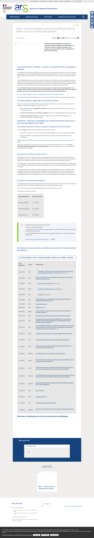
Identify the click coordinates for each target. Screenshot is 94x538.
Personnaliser (54, 535)
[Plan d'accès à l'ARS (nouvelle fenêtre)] (62, 514)
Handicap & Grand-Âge (32, 16)
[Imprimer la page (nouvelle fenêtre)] (78, 38)
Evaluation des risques (41, 304)
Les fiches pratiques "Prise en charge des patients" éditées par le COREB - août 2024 (46, 257)
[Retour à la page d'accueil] (21, 8)
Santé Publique (48, 16)
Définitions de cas (40, 307)
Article (74, 25)
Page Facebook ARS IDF (76, 1)
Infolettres (50, 1)
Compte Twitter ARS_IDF (73, 1)
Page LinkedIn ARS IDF (78, 1)
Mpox (48, 21)
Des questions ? (67, 1)
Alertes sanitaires (42, 21)
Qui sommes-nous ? (34, 1)
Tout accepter (45, 535)
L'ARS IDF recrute (43, 1)
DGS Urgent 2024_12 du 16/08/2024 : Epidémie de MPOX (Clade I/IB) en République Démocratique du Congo (53, 299)
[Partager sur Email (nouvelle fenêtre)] (72, 38)
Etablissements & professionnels (67, 16)
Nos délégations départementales (19, 516)
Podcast (56, 1)
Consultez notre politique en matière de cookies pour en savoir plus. (17, 535)
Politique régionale (14, 16)
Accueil (16, 21)
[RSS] (80, 1)
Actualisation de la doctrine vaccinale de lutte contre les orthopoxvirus (53, 315)
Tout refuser (36, 535)
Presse (61, 1)
